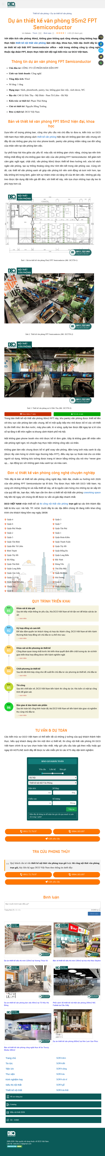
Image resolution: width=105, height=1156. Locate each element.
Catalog (13, 1104)
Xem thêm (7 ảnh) (29, 414)
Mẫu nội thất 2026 (17, 1112)
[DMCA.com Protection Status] (15, 1146)
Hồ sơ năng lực (16, 1097)
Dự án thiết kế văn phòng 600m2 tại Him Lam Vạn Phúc (75, 1041)
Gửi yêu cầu (54, 838)
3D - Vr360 (14, 1120)
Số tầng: (63, 790)
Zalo (100, 50)
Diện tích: (39, 790)
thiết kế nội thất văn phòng (31, 43)
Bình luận (47, 33)
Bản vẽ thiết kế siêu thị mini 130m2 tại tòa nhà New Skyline (77, 961)
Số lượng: (63, 801)
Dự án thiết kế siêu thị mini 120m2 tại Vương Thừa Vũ (26, 961)
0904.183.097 (78, 831)
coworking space (92, 492)
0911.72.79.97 (30, 831)
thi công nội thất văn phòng (54, 503)
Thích (35, 33)
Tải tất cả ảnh (78, 414)
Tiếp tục (72, 809)
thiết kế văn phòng (46, 137)
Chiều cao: (39, 801)
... (17, 618)
